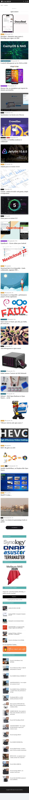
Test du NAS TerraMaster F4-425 (17, 720)
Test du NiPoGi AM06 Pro (15, 764)
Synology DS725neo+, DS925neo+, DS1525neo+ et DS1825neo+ (15, 634)
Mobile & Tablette (4, 85)
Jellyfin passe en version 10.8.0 (10, 166)
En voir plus (14, 527)
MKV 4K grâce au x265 (8, 448)
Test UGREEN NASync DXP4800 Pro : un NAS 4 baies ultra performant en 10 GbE (18, 691)
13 (12, 34)
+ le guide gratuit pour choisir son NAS (14, 599)
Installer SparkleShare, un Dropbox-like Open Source (14, 469)
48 (14, 319)
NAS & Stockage (4, 319)
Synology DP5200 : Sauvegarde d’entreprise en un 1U (16, 615)
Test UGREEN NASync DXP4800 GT (18, 675)
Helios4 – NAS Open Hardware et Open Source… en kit (13, 397)
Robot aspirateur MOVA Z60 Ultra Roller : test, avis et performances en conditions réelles (17, 705)
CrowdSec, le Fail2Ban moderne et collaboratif (11, 140)
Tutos (2, 517)
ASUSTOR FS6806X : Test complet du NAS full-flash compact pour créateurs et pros (17, 727)
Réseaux (8, 137)
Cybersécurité (3, 137)
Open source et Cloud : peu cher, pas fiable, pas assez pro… (14, 322)
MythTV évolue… (6, 495)
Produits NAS (3, 371)
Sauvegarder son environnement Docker (16, 620)
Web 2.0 (2, 112)
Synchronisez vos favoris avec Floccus (12, 115)
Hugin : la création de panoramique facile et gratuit (14, 521)
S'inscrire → (14, 596)
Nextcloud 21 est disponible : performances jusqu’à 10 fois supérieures (14, 295)
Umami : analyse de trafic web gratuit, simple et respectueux (14, 192)
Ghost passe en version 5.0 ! (9, 218)
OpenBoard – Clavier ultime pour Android (13, 243)
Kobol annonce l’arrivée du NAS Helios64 (13, 373)
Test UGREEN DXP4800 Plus (16, 742)
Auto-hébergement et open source (11, 348)
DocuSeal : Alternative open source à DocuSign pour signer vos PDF (12, 37)
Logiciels (2, 34)
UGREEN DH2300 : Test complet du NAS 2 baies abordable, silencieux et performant (18, 713)
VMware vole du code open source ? (12, 423)
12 (14, 371)
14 (12, 112)
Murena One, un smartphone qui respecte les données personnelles (14, 89)
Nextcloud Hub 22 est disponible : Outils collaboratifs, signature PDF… (13, 269)
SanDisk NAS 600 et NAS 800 (14, 608)
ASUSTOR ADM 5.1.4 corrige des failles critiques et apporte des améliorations (16, 627)
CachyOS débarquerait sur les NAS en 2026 (14, 63)
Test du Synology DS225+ (15, 734)
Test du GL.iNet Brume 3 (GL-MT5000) (16, 640)
